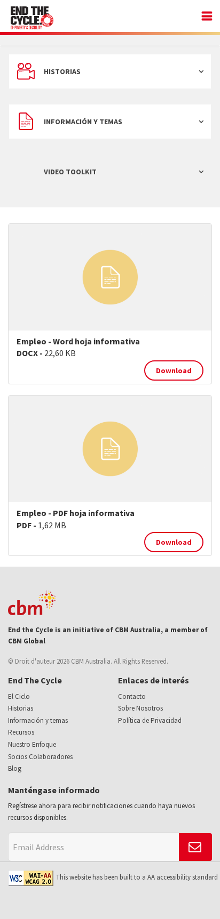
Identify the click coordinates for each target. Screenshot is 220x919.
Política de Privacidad (150, 720)
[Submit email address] (195, 847)
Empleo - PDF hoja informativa (76, 512)
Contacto (132, 696)
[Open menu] (204, 17)
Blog (14, 768)
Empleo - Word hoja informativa (78, 341)
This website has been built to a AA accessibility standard (137, 877)
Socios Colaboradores (40, 756)
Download (174, 370)
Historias (62, 71)
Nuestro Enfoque (32, 744)
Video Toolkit (70, 171)
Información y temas (83, 121)
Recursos (21, 732)
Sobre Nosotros (140, 708)
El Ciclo (19, 696)
